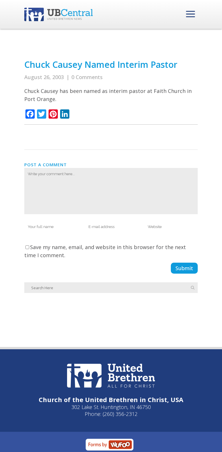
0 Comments (87, 77)
